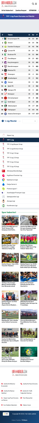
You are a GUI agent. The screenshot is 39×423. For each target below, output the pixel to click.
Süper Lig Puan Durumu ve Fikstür (9, 399)
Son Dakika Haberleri (10, 405)
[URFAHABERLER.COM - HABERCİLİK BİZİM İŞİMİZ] (8, 4)
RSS (6, 414)
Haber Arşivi (27, 405)
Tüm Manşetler (27, 398)
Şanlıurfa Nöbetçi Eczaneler (8, 385)
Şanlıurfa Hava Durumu (30, 384)
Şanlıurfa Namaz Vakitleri (7, 392)
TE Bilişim (24, 420)
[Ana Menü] (36, 4)
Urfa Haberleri (7, 10)
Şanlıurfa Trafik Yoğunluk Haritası (26, 392)
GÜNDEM (32, 10)
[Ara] (33, 4)
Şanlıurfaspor (21, 10)
